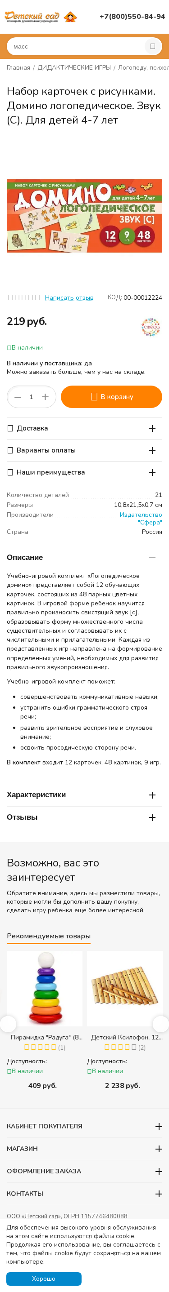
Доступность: (27, 1061)
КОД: (115, 297)
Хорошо (43, 1278)
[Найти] (153, 46)
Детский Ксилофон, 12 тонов (125, 1037)
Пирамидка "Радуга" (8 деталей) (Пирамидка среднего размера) (44, 1037)
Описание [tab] (25, 557)
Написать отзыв (69, 297)
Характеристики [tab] (36, 794)
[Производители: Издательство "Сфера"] (151, 326)
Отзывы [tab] (22, 817)
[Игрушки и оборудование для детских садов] (42, 16)
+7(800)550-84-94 (132, 17)
